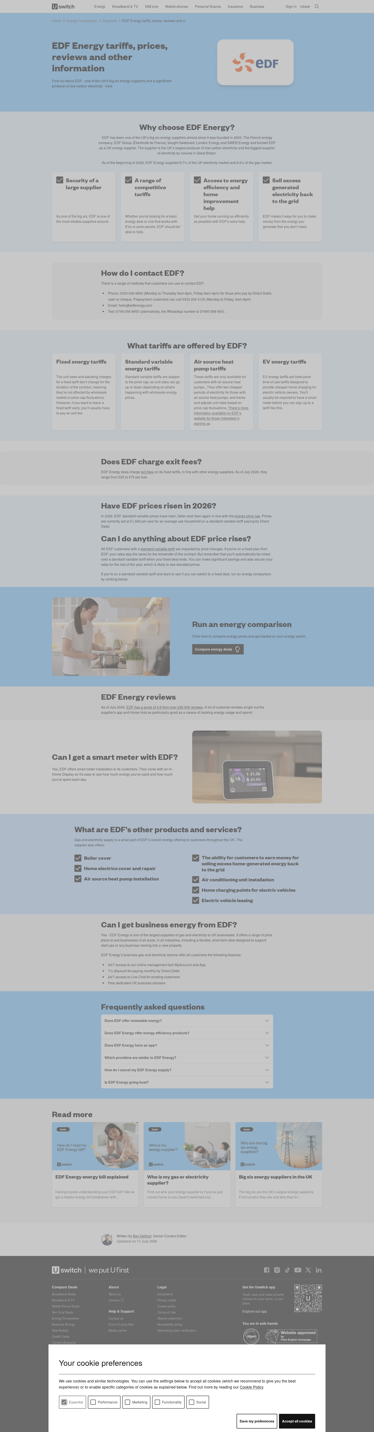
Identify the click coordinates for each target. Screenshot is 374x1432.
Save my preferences (257, 1421)
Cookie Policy (251, 1387)
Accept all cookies (297, 1421)
